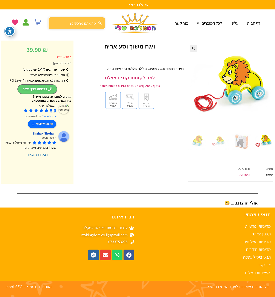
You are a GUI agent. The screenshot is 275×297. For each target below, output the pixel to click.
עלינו (234, 23)
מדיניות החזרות (258, 249)
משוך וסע (244, 174)
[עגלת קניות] (37, 22)
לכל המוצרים (212, 23)
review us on (44, 123)
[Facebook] (129, 255)
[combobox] (76, 23)
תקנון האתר (261, 234)
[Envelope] (105, 255)
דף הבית (254, 23)
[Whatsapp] (117, 255)
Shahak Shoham (44, 133)
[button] (193, 48)
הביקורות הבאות (37, 154)
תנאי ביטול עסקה (257, 257)
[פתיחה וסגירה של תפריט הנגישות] (10, 31)
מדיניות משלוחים (257, 241)
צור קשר (181, 23)
